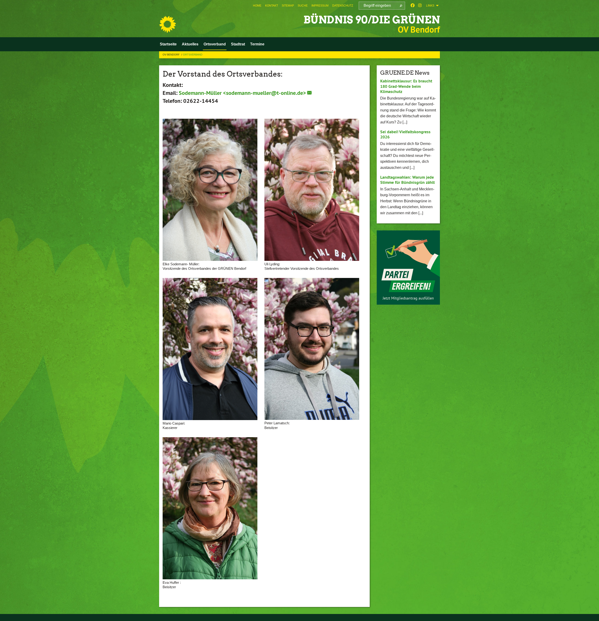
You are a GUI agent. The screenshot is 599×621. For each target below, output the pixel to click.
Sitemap (288, 5)
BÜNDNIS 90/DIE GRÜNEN (371, 20)
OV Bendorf (171, 54)
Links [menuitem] (430, 5)
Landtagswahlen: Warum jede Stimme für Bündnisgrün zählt (407, 179)
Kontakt (271, 5)
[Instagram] (419, 5)
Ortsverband (192, 54)
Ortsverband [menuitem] (215, 44)
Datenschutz (342, 5)
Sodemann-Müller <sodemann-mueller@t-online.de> (242, 92)
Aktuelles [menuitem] (190, 44)
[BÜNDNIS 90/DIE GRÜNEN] (167, 24)
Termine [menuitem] (257, 44)
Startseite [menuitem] (168, 44)
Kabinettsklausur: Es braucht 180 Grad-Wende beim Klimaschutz (406, 86)
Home (257, 5)
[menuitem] (257, 5)
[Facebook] (412, 5)
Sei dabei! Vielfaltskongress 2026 (405, 134)
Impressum (320, 5)
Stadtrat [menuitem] (238, 44)
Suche (303, 5)
